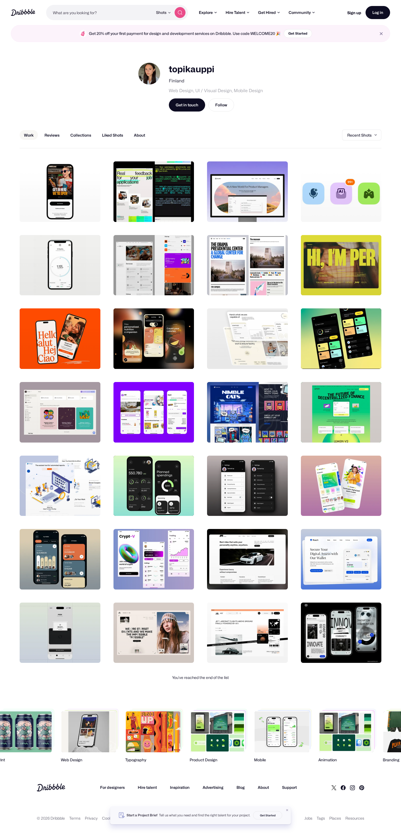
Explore (206, 12)
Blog (241, 787)
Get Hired (267, 12)
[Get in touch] (68, 211)
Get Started (297, 33)
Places (335, 818)
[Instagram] (352, 787)
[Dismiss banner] (287, 810)
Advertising (213, 787)
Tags (321, 818)
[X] (333, 787)
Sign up (354, 12)
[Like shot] (90, 211)
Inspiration (180, 787)
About (263, 787)
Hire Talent (235, 12)
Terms (74, 818)
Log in (377, 12)
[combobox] (99, 12)
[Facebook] (343, 787)
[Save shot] (79, 211)
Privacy (91, 818)
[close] (381, 33)
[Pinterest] (361, 787)
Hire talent (147, 787)
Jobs (308, 818)
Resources (354, 818)
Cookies (109, 818)
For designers (112, 787)
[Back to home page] (23, 12)
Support (289, 787)
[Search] (180, 12)
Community (300, 12)
